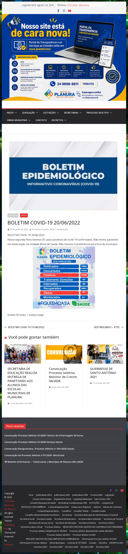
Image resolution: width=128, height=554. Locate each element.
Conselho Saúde (98, 511)
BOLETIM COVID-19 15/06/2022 (26, 327)
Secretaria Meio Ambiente (89, 519)
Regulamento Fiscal (62, 499)
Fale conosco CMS (102, 499)
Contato (41, 120)
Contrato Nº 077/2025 (77, 543)
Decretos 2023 (56, 547)
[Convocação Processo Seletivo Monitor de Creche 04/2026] (64, 346)
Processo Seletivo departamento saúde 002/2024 (91, 531)
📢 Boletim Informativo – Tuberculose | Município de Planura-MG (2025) (43, 461)
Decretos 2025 (87, 547)
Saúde (24, 215)
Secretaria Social (27, 519)
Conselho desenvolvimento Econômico (42, 515)
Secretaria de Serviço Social (41, 523)
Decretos (57, 120)
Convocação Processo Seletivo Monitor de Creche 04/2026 (63, 375)
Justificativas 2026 (80, 495)
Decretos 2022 (40, 547)
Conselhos (66, 511)
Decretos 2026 (102, 547)
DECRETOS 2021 (116, 543)
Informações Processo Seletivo (33, 543)
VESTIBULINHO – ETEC (107, 327)
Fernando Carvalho (40, 229)
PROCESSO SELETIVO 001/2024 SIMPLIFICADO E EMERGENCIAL (52, 539)
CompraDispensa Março (48, 511)
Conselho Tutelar (81, 511)
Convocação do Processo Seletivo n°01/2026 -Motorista (84, 7)
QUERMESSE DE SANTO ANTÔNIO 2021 (103, 373)
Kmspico (8, 544)
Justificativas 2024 (44, 495)
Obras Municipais (17, 120)
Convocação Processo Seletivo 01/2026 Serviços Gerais (33, 442)
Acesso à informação (42, 499)
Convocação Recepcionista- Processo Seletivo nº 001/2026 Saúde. (39, 448)
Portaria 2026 (96, 495)
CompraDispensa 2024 (58, 507)
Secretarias (71, 112)
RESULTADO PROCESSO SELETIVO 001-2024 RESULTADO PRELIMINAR (93, 527)
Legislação (28, 112)
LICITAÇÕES (49, 112)
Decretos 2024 (71, 547)
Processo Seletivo (98, 112)
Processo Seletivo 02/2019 (58, 535)
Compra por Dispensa (81, 507)
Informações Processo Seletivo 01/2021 (99, 539)
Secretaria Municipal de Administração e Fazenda (96, 515)
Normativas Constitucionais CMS (72, 503)
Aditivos (97, 507)
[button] (15, 113)
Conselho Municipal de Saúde (43, 503)
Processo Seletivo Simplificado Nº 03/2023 (48, 531)
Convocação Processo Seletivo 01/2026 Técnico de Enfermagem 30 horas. (44, 435)
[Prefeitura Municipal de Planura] (64, 16)
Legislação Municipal (83, 499)
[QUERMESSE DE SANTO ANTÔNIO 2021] (105, 346)
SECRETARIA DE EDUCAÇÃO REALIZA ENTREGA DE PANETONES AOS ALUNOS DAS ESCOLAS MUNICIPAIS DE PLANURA (22, 383)
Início (10, 112)
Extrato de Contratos (112, 507)
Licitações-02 (107, 503)
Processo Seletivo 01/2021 (84, 535)
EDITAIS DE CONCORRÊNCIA (33, 507)
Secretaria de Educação (66, 523)
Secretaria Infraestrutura (65, 519)
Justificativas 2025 (62, 495)
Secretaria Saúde (44, 519)
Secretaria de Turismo (113, 519)
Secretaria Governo (87, 523)
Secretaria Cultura (106, 523)
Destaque (13, 215)
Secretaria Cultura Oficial (31, 527)
